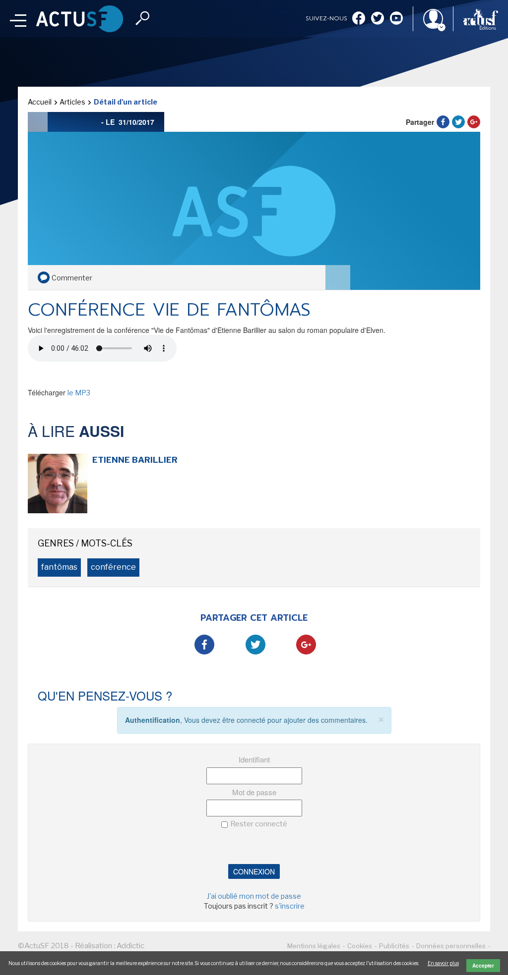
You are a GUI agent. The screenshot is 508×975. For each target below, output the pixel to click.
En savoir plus (443, 963)
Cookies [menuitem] (359, 946)
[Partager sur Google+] (473, 121)
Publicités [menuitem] (394, 946)
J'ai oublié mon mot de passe (254, 896)
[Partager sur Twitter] (458, 121)
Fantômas (59, 567)
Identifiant (254, 759)
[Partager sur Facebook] (443, 121)
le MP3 (78, 392)
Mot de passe (254, 792)
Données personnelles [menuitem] (451, 946)
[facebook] (358, 19)
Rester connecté (258, 823)
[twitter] (377, 19)
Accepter (483, 965)
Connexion (254, 871)
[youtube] (396, 19)
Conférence (113, 567)
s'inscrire (290, 906)
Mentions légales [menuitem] (313, 946)
